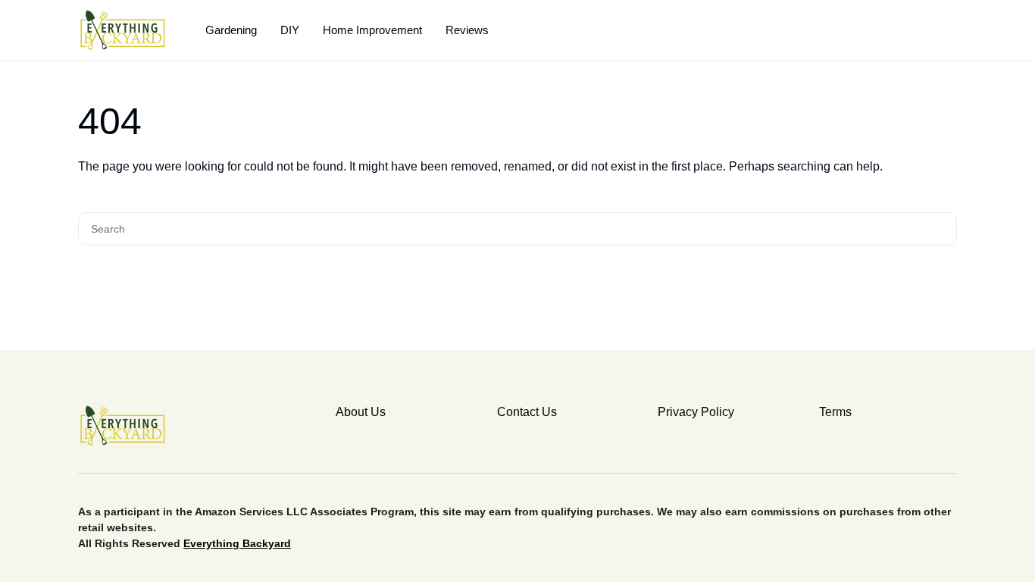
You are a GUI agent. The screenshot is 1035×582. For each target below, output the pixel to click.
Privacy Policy (696, 411)
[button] (951, 30)
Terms (835, 411)
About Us (361, 411)
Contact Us (527, 411)
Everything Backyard (237, 543)
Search (943, 229)
